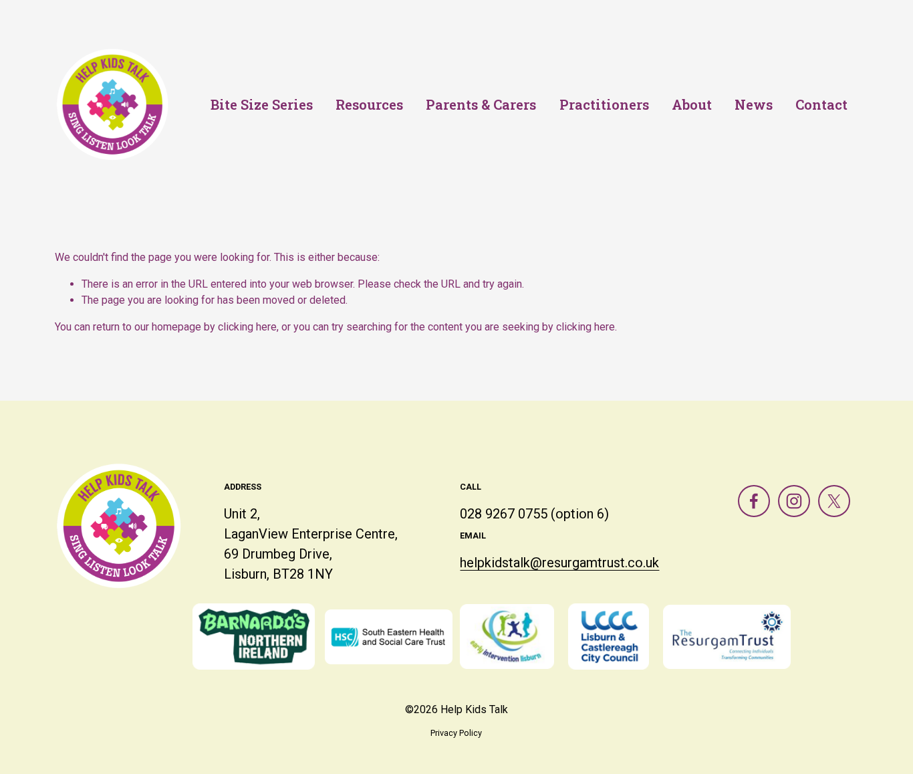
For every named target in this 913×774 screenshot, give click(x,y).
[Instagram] (794, 501)
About (692, 104)
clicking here (247, 326)
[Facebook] (754, 501)
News (754, 104)
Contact (821, 104)
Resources (369, 104)
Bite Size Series (262, 104)
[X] (834, 501)
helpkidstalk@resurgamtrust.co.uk (559, 563)
